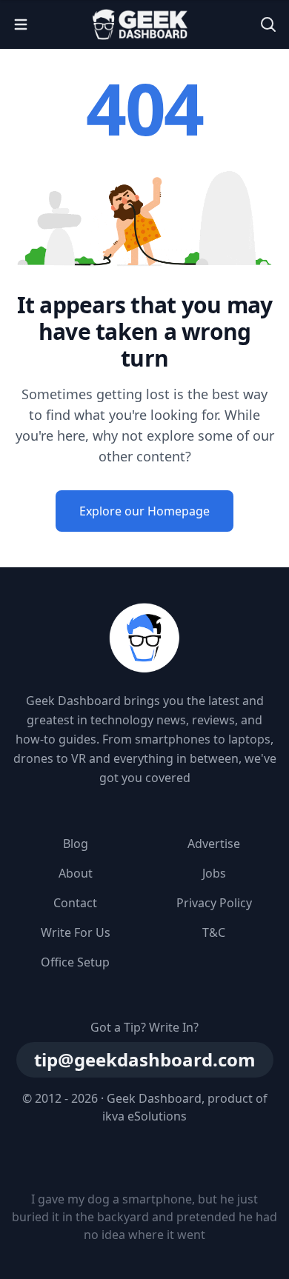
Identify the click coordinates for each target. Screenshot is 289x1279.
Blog (75, 843)
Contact (75, 903)
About (76, 873)
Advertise (213, 843)
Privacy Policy (214, 903)
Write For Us (75, 932)
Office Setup (75, 962)
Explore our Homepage (144, 511)
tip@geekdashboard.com (145, 1059)
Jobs (214, 873)
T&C (213, 932)
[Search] (268, 24)
